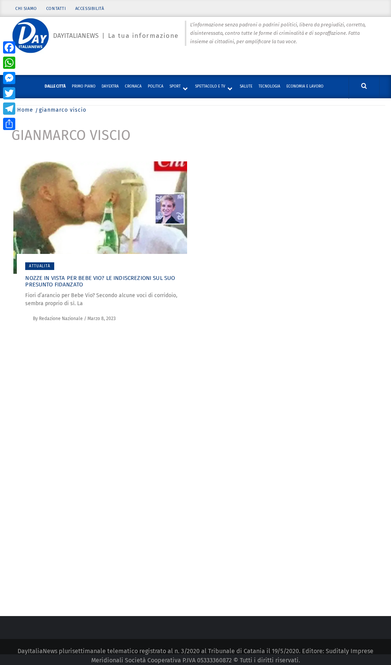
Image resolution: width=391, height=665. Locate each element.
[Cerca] (364, 86)
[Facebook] (9, 47)
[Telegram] (9, 108)
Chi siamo (26, 8)
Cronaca (133, 86)
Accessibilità (89, 8)
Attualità (39, 266)
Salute (246, 86)
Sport (175, 86)
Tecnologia (269, 86)
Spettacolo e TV (210, 86)
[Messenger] (9, 78)
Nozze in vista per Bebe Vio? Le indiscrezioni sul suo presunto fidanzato (100, 281)
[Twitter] (9, 93)
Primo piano (83, 86)
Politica (155, 86)
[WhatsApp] (9, 62)
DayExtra (110, 86)
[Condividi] (9, 124)
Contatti (56, 8)
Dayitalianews (76, 36)
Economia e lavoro (304, 86)
